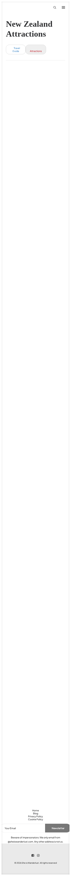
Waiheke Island (27, 642)
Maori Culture (26, 294)
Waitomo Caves (27, 732)
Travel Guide (16, 49)
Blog (35, 813)
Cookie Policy (35, 819)
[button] (63, 7)
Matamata (22, 380)
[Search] (53, 7)
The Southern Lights (33, 552)
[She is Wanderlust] (23, 7)
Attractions (36, 50)
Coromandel (24, 208)
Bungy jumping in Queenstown (30, 115)
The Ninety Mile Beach (35, 466)
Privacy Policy (35, 816)
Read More (17, 142)
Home (35, 810)
